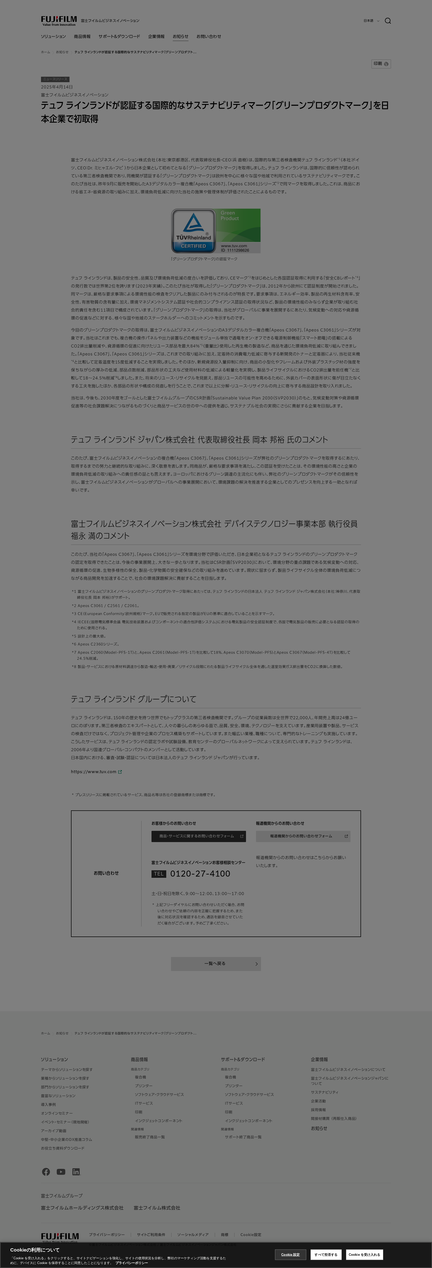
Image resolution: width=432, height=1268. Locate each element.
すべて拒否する (326, 1255)
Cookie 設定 (290, 1255)
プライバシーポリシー (132, 1263)
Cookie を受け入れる (364, 1255)
